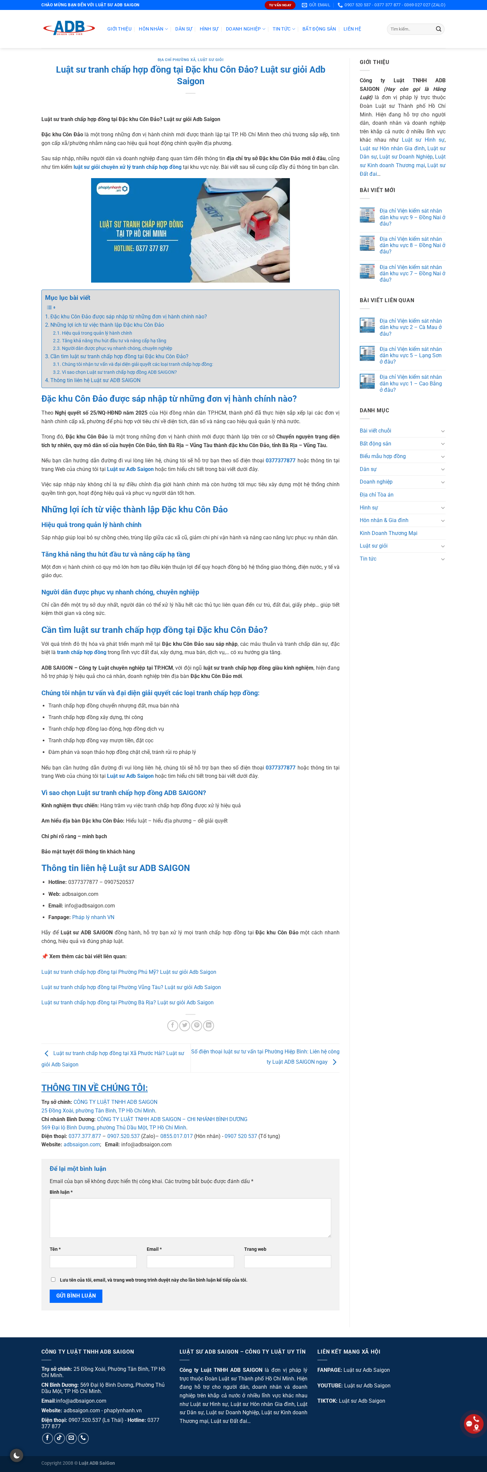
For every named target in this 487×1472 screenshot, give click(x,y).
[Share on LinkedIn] (208, 1025)
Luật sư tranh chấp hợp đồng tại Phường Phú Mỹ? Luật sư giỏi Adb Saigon (128, 972)
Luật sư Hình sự (423, 140)
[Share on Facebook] (172, 1025)
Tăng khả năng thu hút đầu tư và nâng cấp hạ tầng (114, 341)
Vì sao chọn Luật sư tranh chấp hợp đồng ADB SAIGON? (119, 372)
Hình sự (209, 29)
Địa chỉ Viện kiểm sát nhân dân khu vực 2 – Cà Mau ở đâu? (411, 327)
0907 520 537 (241, 1136)
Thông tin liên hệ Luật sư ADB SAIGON (95, 380)
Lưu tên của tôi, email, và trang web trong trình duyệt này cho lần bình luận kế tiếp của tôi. (153, 1280)
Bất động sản (319, 29)
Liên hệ (352, 29)
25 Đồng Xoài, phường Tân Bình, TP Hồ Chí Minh (98, 1110)
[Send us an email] (71, 1438)
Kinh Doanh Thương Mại (388, 533)
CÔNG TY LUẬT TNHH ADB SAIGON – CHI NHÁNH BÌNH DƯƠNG (172, 1119)
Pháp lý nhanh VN (93, 917)
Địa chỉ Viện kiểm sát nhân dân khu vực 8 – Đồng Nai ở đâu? (412, 245)
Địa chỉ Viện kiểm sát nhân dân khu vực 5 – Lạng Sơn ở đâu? (411, 355)
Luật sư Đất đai (229, 1421)
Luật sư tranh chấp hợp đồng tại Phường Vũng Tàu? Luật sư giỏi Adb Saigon (131, 987)
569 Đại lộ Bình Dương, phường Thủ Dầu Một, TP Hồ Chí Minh (113, 1127)
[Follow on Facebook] (47, 1438)
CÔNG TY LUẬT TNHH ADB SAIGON (115, 1102)
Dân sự (183, 29)
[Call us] (83, 1438)
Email (154, 1249)
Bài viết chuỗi (375, 431)
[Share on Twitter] (184, 1025)
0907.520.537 (123, 1136)
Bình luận (61, 1192)
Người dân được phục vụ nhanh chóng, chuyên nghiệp (117, 348)
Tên (55, 1249)
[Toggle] (443, 431)
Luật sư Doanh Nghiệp (406, 157)
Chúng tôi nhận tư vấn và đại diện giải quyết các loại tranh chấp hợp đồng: (137, 364)
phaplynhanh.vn (123, 1410)
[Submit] (438, 29)
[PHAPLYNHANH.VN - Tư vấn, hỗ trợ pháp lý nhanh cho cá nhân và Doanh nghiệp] (69, 29)
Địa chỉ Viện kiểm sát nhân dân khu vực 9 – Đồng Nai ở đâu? (412, 217)
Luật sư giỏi (210, 60)
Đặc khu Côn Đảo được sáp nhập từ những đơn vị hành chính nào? (128, 316)
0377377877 (281, 460)
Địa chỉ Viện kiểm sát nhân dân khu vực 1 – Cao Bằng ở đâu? (411, 383)
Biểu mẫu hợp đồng (383, 456)
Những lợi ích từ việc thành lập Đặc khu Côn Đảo (107, 325)
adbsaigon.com (82, 1144)
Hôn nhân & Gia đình (384, 520)
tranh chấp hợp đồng (81, 652)
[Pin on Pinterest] (196, 1025)
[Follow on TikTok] (59, 1438)
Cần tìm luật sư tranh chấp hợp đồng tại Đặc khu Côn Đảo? (119, 356)
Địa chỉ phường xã (177, 60)
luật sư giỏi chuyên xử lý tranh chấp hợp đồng (128, 167)
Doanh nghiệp (243, 29)
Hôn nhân (151, 29)
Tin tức (282, 29)
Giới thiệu (119, 29)
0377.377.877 (85, 1136)
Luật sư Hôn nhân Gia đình (392, 148)
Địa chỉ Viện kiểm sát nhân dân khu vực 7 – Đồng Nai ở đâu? (412, 273)
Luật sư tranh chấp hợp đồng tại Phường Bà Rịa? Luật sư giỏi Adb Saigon (127, 1002)
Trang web (255, 1249)
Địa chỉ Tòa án (377, 495)
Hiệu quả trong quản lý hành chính (97, 333)
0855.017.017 (176, 1136)
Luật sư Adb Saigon (367, 1370)
